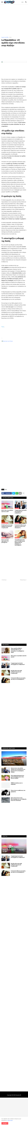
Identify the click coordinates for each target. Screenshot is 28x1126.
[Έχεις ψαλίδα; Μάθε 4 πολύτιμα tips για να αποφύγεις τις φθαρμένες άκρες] (5, 650)
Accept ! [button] (5, 1123)
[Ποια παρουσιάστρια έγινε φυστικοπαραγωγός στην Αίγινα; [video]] (5, 778)
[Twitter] (13, 493)
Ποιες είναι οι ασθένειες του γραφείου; (18, 791)
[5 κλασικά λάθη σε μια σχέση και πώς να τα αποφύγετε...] (5, 680)
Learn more (10, 1120)
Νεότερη (4, 579)
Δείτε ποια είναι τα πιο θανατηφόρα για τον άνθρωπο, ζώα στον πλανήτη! (19, 799)
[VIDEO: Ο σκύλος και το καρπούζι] (5, 785)
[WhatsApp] (16, 493)
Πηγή (2, 326)
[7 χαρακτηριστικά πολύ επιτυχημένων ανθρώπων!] (5, 665)
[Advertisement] (14, 20)
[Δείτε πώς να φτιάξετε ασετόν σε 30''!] (5, 658)
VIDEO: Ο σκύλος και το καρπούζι (17, 783)
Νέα (10, 37)
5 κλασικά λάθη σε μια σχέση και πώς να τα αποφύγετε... (20, 526)
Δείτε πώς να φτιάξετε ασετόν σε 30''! (7, 511)
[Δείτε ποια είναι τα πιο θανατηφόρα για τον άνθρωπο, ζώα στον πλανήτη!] (5, 800)
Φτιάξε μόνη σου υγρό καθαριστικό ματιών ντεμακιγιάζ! (6, 526)
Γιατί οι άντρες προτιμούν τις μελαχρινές (5, 541)
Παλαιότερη (23, 579)
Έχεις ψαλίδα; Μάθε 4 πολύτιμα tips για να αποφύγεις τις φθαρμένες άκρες (17, 650)
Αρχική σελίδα (4, 37)
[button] (2, 2)
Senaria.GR (18, 1095)
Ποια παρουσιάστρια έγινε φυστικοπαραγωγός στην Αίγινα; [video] (17, 777)
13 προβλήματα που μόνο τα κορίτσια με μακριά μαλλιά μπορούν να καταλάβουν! (20, 542)
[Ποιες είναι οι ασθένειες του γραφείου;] (5, 792)
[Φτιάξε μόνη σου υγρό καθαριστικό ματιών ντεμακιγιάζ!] (5, 673)
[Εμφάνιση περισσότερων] (23, 493)
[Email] (20, 493)
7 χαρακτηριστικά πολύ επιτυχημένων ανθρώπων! (20, 511)
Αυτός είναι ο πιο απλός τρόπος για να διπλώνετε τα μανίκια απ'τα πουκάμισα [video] (18, 770)
